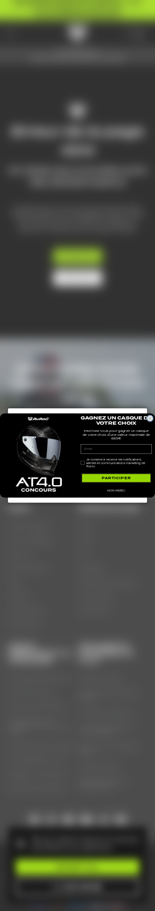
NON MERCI (116, 490)
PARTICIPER (116, 478)
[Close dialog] (150, 418)
